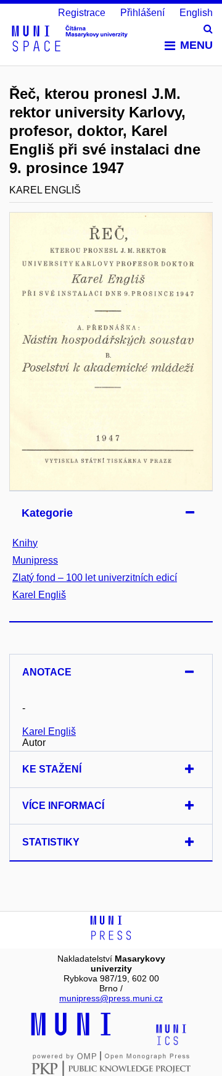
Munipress (35, 560)
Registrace (81, 12)
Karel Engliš (39, 595)
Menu (196, 45)
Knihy (25, 543)
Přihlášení (142, 12)
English (196, 12)
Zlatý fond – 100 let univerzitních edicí (94, 577)
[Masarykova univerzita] (71, 1034)
